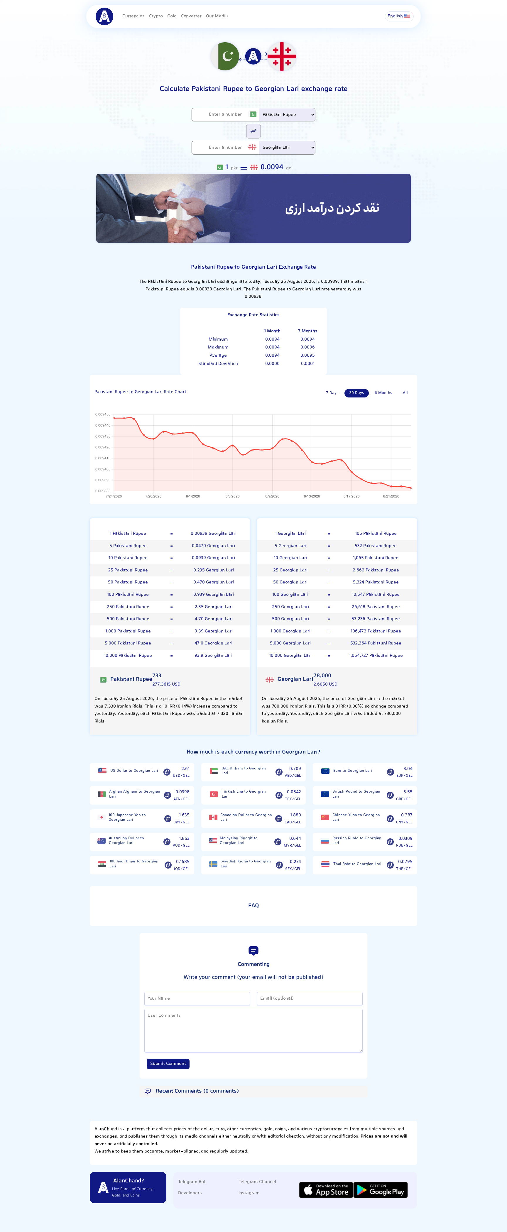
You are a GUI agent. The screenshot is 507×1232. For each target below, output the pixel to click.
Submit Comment (168, 1063)
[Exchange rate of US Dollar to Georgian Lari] (166, 772)
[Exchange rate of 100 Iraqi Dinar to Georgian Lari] (168, 865)
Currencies (133, 16)
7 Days (332, 393)
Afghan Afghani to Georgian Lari (134, 794)
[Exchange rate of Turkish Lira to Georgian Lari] (279, 795)
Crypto (156, 16)
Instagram (249, 1193)
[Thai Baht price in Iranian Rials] (325, 864)
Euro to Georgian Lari (352, 771)
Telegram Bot (192, 1182)
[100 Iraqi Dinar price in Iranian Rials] (102, 864)
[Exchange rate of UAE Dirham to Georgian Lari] (279, 772)
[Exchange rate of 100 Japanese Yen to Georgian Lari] (167, 819)
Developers (190, 1193)
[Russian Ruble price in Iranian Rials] (325, 841)
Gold (172, 16)
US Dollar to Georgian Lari (134, 771)
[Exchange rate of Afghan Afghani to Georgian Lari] (167, 795)
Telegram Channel (257, 1182)
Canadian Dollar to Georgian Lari (246, 818)
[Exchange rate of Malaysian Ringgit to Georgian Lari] (277, 842)
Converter (191, 16)
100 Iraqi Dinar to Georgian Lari (133, 864)
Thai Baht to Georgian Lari (357, 864)
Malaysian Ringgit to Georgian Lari (239, 841)
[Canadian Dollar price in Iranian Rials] (213, 817)
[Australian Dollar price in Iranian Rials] (102, 841)
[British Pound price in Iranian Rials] (325, 794)
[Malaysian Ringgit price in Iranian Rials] (212, 841)
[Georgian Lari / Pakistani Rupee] (253, 130)
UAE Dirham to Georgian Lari (244, 771)
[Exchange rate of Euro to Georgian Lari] (390, 772)
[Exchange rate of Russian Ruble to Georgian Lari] (390, 842)
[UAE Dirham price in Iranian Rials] (213, 771)
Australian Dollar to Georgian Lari (126, 841)
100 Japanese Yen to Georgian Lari (127, 818)
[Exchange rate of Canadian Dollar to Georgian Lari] (278, 819)
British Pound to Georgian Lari (356, 794)
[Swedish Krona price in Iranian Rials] (213, 864)
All (405, 393)
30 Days (356, 393)
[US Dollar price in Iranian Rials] (102, 771)
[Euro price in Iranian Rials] (325, 771)
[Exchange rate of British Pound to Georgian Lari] (390, 795)
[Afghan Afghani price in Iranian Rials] (102, 794)
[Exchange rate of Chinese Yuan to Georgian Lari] (390, 819)
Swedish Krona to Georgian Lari (246, 864)
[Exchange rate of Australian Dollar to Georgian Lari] (166, 842)
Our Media (217, 16)
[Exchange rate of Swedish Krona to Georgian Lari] (279, 865)
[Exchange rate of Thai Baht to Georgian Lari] (390, 865)
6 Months (383, 393)
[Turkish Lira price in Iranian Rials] (213, 794)
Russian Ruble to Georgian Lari (356, 841)
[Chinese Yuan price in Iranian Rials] (325, 817)
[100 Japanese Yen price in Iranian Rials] (101, 817)
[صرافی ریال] (253, 208)
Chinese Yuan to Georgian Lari (356, 818)
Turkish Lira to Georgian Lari (244, 794)
